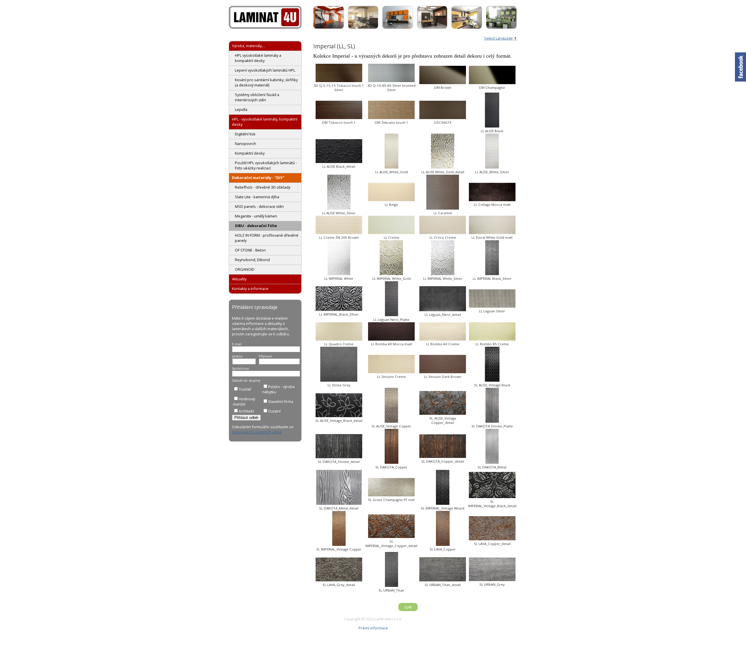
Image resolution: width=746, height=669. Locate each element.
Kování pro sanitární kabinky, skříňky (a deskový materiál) (266, 82)
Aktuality (239, 279)
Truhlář (245, 389)
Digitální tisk (245, 134)
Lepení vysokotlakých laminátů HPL (265, 70)
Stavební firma (280, 401)
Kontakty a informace (250, 288)
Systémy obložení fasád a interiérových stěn (257, 97)
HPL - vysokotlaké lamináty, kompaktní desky (265, 121)
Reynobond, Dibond (252, 259)
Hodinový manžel (244, 401)
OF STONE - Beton (250, 250)
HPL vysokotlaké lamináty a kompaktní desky (258, 58)
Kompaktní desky (250, 153)
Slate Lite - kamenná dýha (257, 196)
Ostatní (274, 411)
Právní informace (373, 628)
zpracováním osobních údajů (257, 432)
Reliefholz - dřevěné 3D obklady (262, 187)
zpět (408, 607)
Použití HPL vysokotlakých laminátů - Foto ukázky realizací (266, 165)
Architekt (246, 411)
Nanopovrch (245, 143)
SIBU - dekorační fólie (256, 225)
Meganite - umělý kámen (256, 216)
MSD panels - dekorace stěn (259, 206)
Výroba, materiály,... (248, 45)
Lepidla (241, 109)
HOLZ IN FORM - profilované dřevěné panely (266, 238)
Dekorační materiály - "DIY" (258, 177)
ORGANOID (244, 269)
